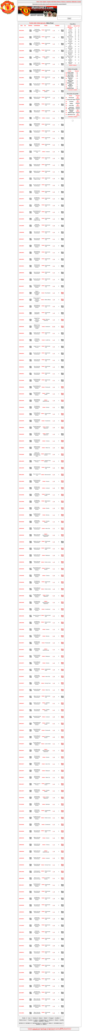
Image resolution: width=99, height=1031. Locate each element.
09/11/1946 (21, 817)
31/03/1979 (21, 151)
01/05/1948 (21, 568)
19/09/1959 (21, 272)
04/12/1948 (21, 494)
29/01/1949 (21, 461)
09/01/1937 (21, 885)
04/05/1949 (21, 393)
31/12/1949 (21, 380)
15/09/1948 (21, 535)
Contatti (79, 1)
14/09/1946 (21, 851)
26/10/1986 (21, 104)
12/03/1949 (21, 447)
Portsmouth (71, 97)
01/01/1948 (21, 636)
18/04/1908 (21, 965)
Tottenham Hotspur (71, 111)
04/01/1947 (21, 790)
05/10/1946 (21, 831)
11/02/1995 (21, 50)
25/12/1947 (21, 642)
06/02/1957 (21, 299)
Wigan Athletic (71, 108)
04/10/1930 (21, 891)
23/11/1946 (21, 811)
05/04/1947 (21, 750)
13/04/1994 (21, 57)
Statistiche (68, 1)
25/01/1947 (21, 784)
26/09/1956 (21, 326)
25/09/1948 (21, 528)
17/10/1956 (21, 319)
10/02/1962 (21, 259)
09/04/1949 (21, 441)
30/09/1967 (21, 239)
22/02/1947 (21, 770)
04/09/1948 (21, 548)
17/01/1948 (21, 629)
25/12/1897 (21, 992)
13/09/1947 (21, 703)
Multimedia (74, 1)
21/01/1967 (21, 245)
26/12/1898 (21, 986)
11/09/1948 (21, 541)
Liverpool (71, 101)
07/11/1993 (21, 64)
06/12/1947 (21, 656)
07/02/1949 (21, 454)
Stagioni (49, 1)
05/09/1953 (21, 360)
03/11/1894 (21, 1013)
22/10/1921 (21, 918)
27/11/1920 (21, 925)
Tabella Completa (72, 65)
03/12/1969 (21, 219)
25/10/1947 (21, 676)
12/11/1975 (21, 178)
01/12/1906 (21, 972)
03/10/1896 (21, 999)
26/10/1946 (21, 824)
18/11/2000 (21, 37)
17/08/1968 (21, 232)
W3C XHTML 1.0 (44, 1029)
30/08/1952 (21, 367)
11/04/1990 (21, 91)
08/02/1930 (21, 898)
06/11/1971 (21, 205)
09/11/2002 (21, 30)
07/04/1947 (21, 743)
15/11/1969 (21, 225)
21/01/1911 (21, 959)
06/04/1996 (21, 44)
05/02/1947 (21, 777)
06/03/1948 (21, 609)
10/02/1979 (21, 158)
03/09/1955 (21, 333)
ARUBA (61, 1028)
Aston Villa (71, 105)
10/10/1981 (21, 131)
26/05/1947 (21, 723)
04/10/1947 (21, 690)
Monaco (59, 1)
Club (41, 1)
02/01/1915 (21, 932)
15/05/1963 (21, 252)
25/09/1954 (21, 353)
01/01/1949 (21, 481)
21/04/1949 (21, 420)
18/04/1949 (21, 427)
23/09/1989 (21, 97)
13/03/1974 (21, 192)
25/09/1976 (21, 171)
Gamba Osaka (70, 76)
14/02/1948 (21, 622)
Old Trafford (54, 1)
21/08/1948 (21, 562)
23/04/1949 (21, 414)
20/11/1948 (21, 501)
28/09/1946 (21, 838)
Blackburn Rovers (70, 78)
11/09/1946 (21, 858)
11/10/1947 (21, 683)
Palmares (63, 1)
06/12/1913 (21, 939)
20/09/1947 (21, 696)
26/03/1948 (21, 595)
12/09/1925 (21, 912)
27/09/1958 (21, 279)
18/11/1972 (21, 198)
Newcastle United (71, 99)
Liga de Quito (70, 75)
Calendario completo (72, 89)
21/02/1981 (21, 138)
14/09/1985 (21, 111)
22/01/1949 (21, 467)
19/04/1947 (21, 737)
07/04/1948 (21, 582)
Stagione (44, 1)
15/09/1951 (21, 373)
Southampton (70, 73)
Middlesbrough (70, 83)
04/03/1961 (21, 266)
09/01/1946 (21, 878)
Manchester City (71, 114)
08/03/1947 (21, 764)
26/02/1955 (21, 340)
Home (38, 1)
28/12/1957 (21, 286)
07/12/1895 (21, 1006)
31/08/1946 (21, 864)
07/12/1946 (21, 804)
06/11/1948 (21, 508)
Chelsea (70, 86)
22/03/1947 (21, 757)
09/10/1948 (21, 521)
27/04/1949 (21, 407)
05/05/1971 (21, 212)
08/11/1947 (21, 669)
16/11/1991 (21, 77)
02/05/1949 (21, 400)
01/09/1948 (21, 555)
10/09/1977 (21, 165)
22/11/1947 (21, 663)
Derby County (70, 72)
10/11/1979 (21, 144)
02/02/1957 (21, 306)
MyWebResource (36, 1029)
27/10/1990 (21, 84)
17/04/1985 (21, 118)
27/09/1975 (21, 185)
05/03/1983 (21, 124)
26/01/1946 (21, 871)
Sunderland (71, 107)
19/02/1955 (21, 346)
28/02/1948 (21, 616)
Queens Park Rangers (70, 81)
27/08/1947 (21, 716)
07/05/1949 (21, 387)
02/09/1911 (21, 952)
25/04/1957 (21, 293)
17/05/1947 (21, 730)
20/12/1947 (21, 649)
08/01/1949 (21, 474)
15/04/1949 (21, 434)
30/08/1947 (21, 710)
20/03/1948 (21, 602)
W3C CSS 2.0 (52, 1029)
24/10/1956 (21, 313)
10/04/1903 (21, 979)
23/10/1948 (21, 515)
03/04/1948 (21, 589)
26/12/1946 (21, 797)
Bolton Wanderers (70, 85)
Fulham (71, 103)
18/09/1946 (21, 844)
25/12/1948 (21, 488)
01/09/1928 (21, 905)
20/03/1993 (21, 70)
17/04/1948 (21, 575)
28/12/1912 (21, 945)
